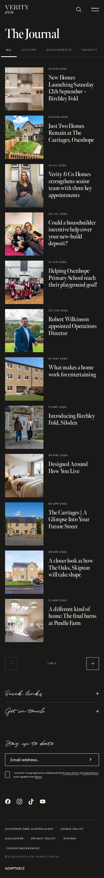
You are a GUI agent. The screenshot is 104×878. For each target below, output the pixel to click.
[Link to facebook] (8, 801)
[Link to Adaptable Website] (52, 868)
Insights (89, 50)
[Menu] (95, 9)
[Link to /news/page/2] (92, 663)
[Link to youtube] (42, 801)
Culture (29, 50)
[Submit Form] (90, 759)
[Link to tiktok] (31, 801)
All (9, 50)
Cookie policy (72, 829)
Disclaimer (14, 838)
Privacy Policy (70, 773)
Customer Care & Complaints (29, 829)
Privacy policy (43, 838)
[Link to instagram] (19, 801)
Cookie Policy (90, 773)
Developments (58, 50)
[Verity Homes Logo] (17, 9)
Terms (38, 776)
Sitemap (69, 838)
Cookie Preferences (23, 848)
